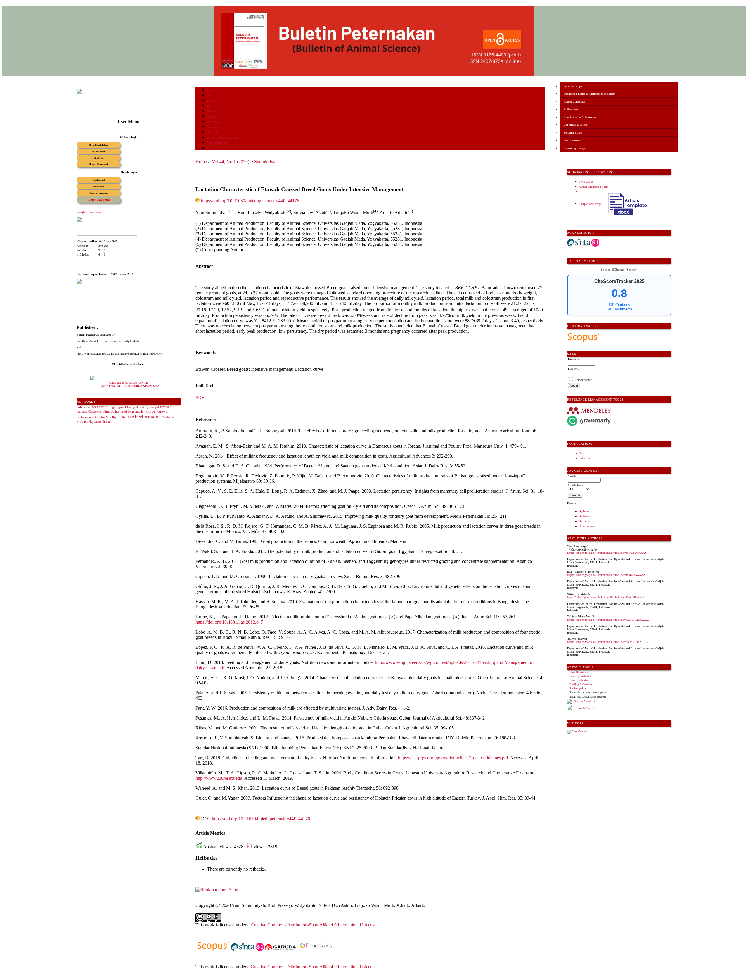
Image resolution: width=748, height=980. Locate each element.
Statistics (213, 132)
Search (211, 111)
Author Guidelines (574, 101)
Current (212, 116)
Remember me (583, 380)
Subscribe (584, 458)
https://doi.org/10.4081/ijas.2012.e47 (229, 622)
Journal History (217, 142)
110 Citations (619, 305)
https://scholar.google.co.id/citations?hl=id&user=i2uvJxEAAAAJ (606, 597)
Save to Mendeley (584, 701)
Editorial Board (573, 132)
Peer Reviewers (572, 140)
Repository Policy (574, 148)
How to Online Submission (580, 117)
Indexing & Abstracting (222, 137)
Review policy (577, 688)
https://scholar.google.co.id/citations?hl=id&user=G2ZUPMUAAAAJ (608, 619)
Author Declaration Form (593, 186)
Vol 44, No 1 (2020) (230, 161)
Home (211, 90)
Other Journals (587, 526)
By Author (585, 516)
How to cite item (579, 680)
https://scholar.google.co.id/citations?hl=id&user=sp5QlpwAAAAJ (606, 552)
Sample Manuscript (590, 204)
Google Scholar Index (89, 212)
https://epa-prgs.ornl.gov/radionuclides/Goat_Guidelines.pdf (453, 757)
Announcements (217, 127)
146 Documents (619, 309)
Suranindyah (266, 161)
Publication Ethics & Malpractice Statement (589, 93)
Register (212, 106)
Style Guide (586, 181)
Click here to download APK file (128, 382)
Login (211, 100)
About (211, 95)
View (582, 453)
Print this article (578, 672)
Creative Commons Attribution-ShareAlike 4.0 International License (313, 924)
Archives (213, 121)
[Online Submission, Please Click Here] (98, 107)
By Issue (584, 511)
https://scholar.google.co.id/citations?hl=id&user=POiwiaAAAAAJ (606, 575)
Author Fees (571, 109)
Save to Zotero (585, 708)
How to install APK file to (129, 385)
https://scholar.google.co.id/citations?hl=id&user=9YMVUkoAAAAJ (608, 641)
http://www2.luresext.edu (218, 778)
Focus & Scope (573, 86)
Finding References (580, 684)
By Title (584, 521)
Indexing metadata (580, 676)
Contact (212, 148)
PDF (199, 397)
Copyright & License (576, 124)
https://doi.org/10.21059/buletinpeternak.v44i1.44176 (250, 200)
